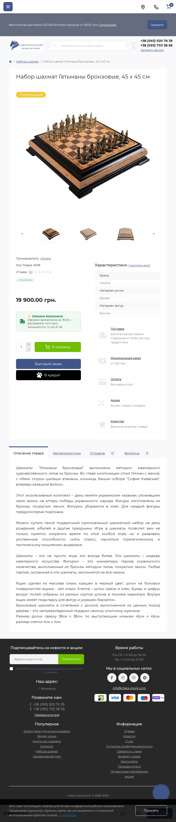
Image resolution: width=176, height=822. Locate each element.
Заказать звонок (152, 50)
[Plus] (28, 344)
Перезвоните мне (46, 715)
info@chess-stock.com (129, 688)
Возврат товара (129, 756)
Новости (129, 736)
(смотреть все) (139, 265)
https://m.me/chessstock (111, 677)
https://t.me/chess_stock (144, 677)
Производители (129, 766)
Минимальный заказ (126, 358)
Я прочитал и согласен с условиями (49, 670)
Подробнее (107, 25)
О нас (129, 741)
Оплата (116, 379)
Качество (117, 421)
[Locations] (142, 6)
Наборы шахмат (27, 61)
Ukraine (45, 258)
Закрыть (157, 25)
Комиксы (46, 746)
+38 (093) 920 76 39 (156, 41)
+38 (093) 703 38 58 (156, 45)
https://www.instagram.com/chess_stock (122, 677)
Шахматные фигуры (47, 756)
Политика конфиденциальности (49, 668)
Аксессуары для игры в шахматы (47, 731)
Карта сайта (129, 761)
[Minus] (28, 349)
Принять (151, 810)
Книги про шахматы (47, 741)
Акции (115, 400)
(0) (31, 272)
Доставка (117, 328)
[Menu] (8, 6)
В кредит (52, 375)
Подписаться (71, 659)
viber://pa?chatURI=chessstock (133, 677)
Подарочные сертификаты (129, 771)
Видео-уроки (46, 736)
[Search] (55, 45)
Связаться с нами (129, 751)
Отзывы (129, 731)
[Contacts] (156, 6)
